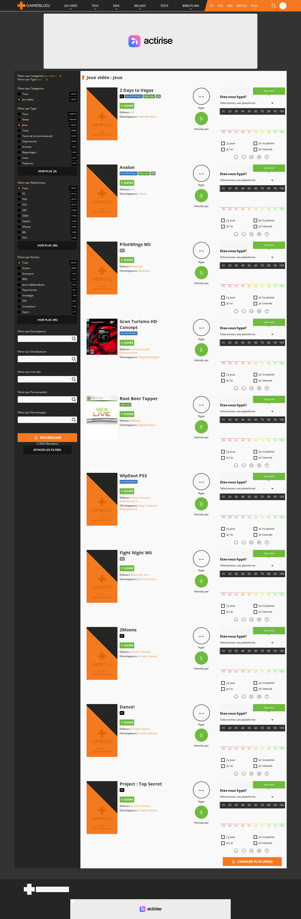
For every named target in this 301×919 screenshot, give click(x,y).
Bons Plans (191, 5)
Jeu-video (50, 76)
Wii (24, 232)
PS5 (220, 5)
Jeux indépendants (33, 285)
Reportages (29, 152)
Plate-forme (29, 290)
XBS (229, 5)
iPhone (26, 227)
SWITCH (242, 5)
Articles (27, 147)
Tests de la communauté (37, 136)
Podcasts (27, 163)
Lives (25, 158)
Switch (26, 221)
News (25, 119)
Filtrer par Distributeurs (32, 351)
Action (26, 268)
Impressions (29, 141)
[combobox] (47, 341)
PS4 (24, 199)
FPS (24, 301)
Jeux (39, 79)
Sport (25, 312)
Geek (116, 5)
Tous (25, 94)
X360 (25, 216)
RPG (24, 279)
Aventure (27, 274)
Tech (95, 5)
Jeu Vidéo (70, 5)
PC (212, 5)
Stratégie (27, 295)
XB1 (24, 210)
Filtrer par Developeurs (32, 331)
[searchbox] (20, 338)
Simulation (28, 306)
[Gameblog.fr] (32, 5)
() (47, 171)
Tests (164, 5)
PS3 (24, 205)
